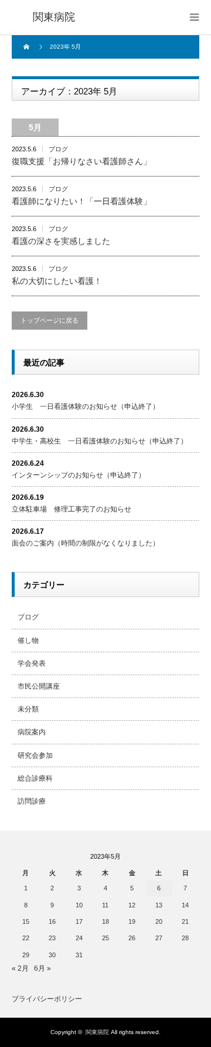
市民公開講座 (39, 686)
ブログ (58, 149)
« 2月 (20, 968)
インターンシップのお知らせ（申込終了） (78, 475)
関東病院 (97, 1032)
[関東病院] (54, 17)
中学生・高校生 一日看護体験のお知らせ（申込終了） (100, 441)
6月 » (42, 968)
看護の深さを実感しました (61, 241)
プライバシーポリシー (47, 999)
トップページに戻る (50, 320)
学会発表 (32, 663)
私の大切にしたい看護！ (57, 281)
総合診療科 (35, 778)
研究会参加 (35, 755)
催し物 (28, 640)
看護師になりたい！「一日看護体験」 (81, 201)
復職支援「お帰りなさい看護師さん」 (81, 161)
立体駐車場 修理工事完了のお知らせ (71, 509)
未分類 (28, 709)
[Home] (27, 47)
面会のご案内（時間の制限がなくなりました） (85, 543)
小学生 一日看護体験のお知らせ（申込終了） (85, 406)
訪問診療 (32, 801)
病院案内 (32, 732)
